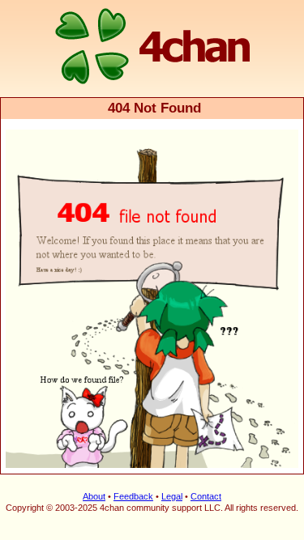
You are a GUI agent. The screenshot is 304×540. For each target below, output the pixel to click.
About (94, 496)
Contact (206, 496)
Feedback (133, 496)
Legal (171, 496)
